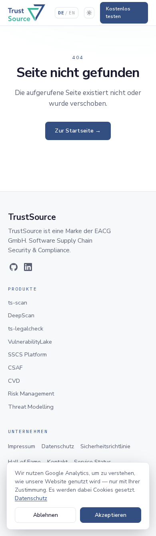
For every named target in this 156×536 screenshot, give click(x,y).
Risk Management (31, 394)
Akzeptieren (110, 515)
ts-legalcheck (25, 328)
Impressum (21, 446)
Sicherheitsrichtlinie (105, 446)
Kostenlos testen (118, 13)
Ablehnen (45, 515)
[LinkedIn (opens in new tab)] (28, 267)
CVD (14, 381)
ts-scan (17, 303)
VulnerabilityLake (30, 342)
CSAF (15, 368)
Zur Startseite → (78, 130)
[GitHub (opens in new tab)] (13, 267)
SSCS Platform (27, 354)
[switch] (89, 12)
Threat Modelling (31, 407)
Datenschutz (58, 446)
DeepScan (21, 315)
